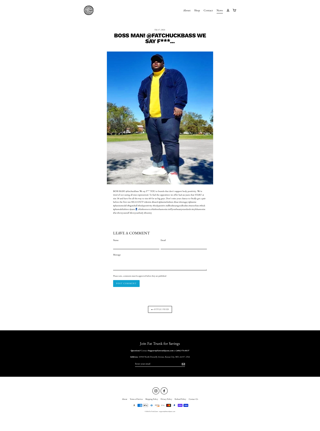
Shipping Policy (151, 399)
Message (117, 254)
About (186, 10)
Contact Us (193, 399)
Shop (197, 10)
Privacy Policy (166, 399)
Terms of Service (136, 399)
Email (163, 240)
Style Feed (161, 309)
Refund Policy (180, 399)
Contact (208, 10)
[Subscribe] (183, 364)
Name (116, 240)
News (220, 10)
